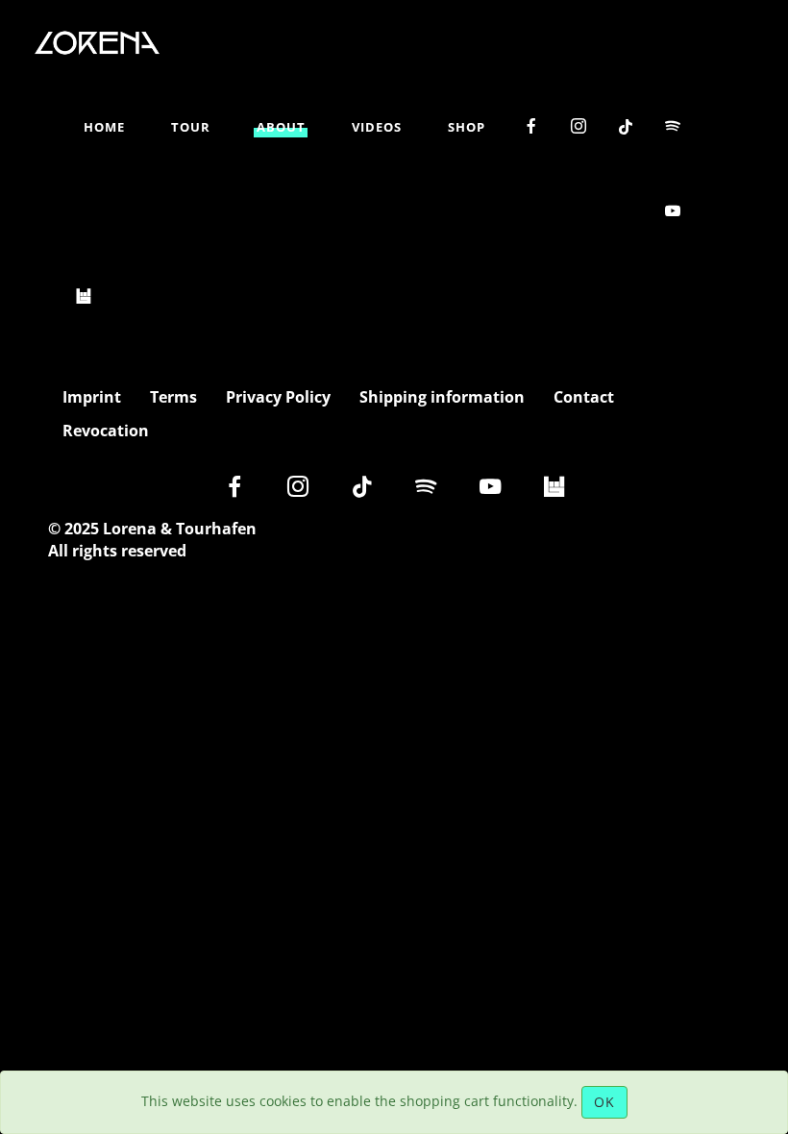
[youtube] (673, 211)
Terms (173, 397)
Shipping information (442, 397)
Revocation (105, 431)
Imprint (91, 397)
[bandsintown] (84, 296)
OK (604, 1102)
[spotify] (673, 127)
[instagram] (579, 127)
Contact (584, 397)
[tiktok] (626, 127)
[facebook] (531, 127)
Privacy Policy (278, 397)
